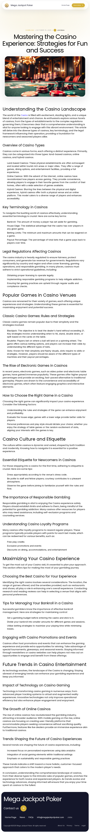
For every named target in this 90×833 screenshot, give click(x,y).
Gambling (30, 30)
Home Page (10, 817)
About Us (61, 825)
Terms (76, 825)
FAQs (31, 817)
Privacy (69, 825)
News (22, 817)
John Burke (60, 30)
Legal (84, 825)
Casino (24, 115)
